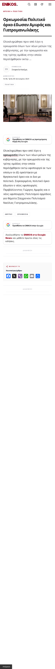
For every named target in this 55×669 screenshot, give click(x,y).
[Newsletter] (35, 4)
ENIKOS (10, 4)
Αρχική (7, 11)
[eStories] (42, 4)
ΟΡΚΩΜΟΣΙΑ (22, 214)
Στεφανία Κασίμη (19, 69)
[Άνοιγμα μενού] (50, 4)
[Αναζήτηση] (29, 4)
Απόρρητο (6, 667)
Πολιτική (18, 11)
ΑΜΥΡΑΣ (9, 214)
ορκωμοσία (10, 155)
